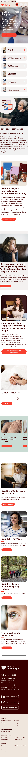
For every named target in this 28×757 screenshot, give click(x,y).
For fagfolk (13, 1)
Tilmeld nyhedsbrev (9, 35)
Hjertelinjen (17, 720)
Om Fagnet (4, 737)
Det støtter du (17, 752)
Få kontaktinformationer (20, 745)
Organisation (4, 739)
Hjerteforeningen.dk (6, 720)
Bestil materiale (5, 725)
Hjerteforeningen (5, 1)
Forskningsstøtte (5, 731)
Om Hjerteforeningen (19, 737)
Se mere (6, 403)
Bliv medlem (4, 752)
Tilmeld (7, 648)
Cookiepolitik (17, 725)
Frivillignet (3, 723)
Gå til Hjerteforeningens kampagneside (14, 352)
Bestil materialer (8, 504)
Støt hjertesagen (18, 739)
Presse (3, 745)
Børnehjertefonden (18, 723)
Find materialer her (8, 219)
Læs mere (5, 286)
